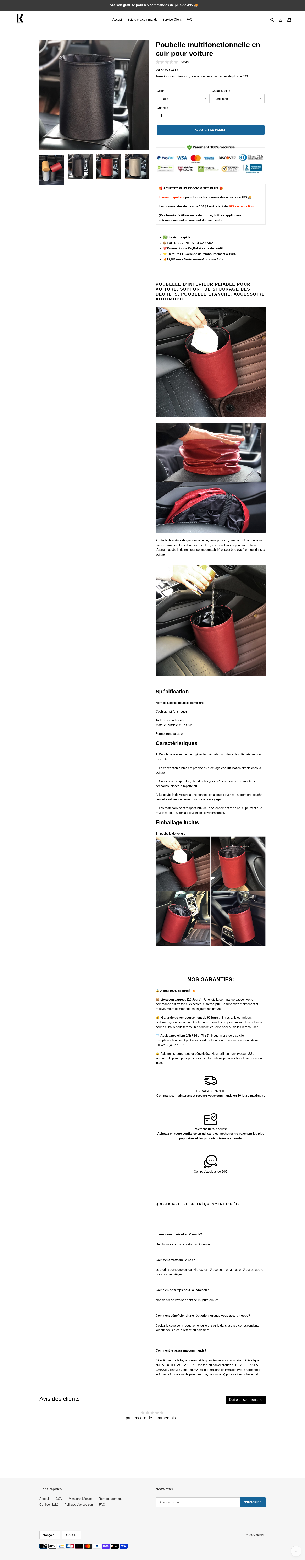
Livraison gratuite (187, 76)
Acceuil (44, 1498)
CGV (59, 1498)
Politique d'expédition (79, 1504)
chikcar (260, 1535)
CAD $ (70, 1535)
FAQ (102, 1504)
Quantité (162, 107)
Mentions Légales (81, 1498)
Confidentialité (48, 1504)
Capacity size (221, 90)
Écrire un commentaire (245, 1399)
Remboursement (110, 1498)
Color (160, 90)
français (48, 1535)
